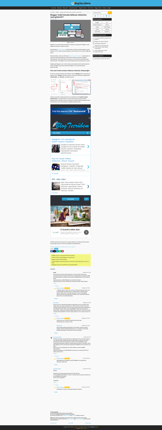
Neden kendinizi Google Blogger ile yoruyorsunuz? (63, 257)
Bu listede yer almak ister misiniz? (102, 58)
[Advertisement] (102, 80)
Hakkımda (59, 7)
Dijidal (97, 426)
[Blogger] (95, 16)
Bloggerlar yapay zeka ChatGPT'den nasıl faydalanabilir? (65, 264)
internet (97, 29)
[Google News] (109, 16)
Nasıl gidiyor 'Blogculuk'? (100, 43)
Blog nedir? (65, 7)
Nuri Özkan (56, 302)
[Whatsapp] (59, 251)
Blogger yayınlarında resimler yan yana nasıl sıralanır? (63, 246)
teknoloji (107, 29)
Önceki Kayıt (88, 423)
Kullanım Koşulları (83, 428)
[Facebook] (51, 251)
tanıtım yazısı (70, 418)
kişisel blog (97, 31)
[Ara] (110, 12)
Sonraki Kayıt (53, 423)
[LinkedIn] (57, 251)
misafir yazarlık (79, 418)
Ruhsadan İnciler (57, 337)
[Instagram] (103, 16)
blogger (56, 248)
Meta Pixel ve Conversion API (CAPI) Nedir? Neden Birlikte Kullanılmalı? (101, 47)
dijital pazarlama (97, 24)
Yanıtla (54, 283)
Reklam (104, 7)
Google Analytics (62, 49)
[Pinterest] (62, 251)
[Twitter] (54, 251)
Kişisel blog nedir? (73, 7)
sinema (107, 24)
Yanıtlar (56, 285)
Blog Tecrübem (60, 288)
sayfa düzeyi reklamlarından (76, 55)
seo (107, 22)
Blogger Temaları (82, 7)
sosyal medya (107, 27)
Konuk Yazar (90, 7)
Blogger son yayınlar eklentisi (101, 41)
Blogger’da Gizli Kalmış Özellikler (59, 259)
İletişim (109, 7)
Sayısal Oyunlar (57, 368)
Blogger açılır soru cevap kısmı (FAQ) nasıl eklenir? (63, 255)
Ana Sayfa (53, 7)
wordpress (107, 31)
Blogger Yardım (98, 7)
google (97, 27)
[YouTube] (106, 16)
